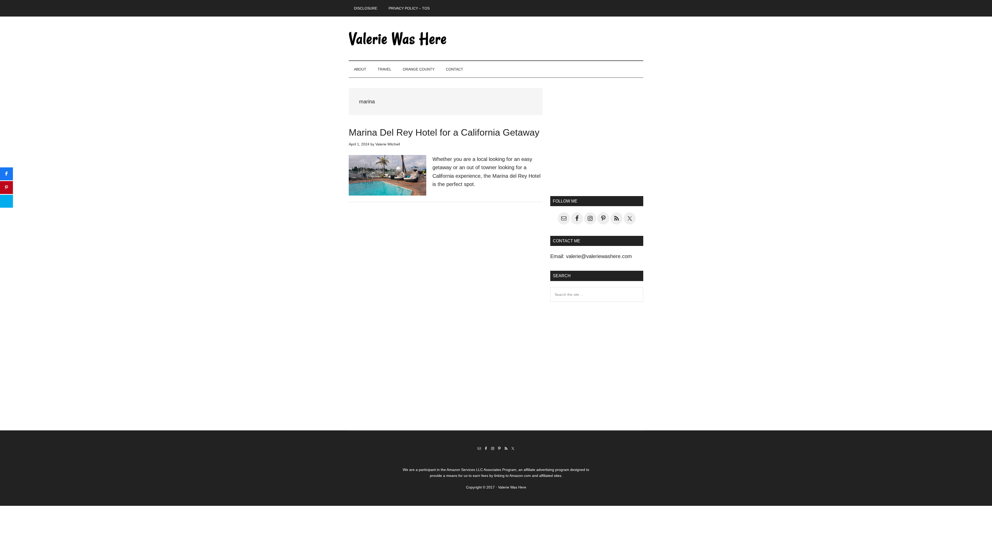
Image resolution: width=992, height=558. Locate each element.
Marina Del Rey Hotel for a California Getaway (444, 132)
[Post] (6, 201)
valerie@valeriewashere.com (599, 256)
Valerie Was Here (398, 38)
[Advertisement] (596, 141)
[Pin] (6, 187)
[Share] (6, 173)
